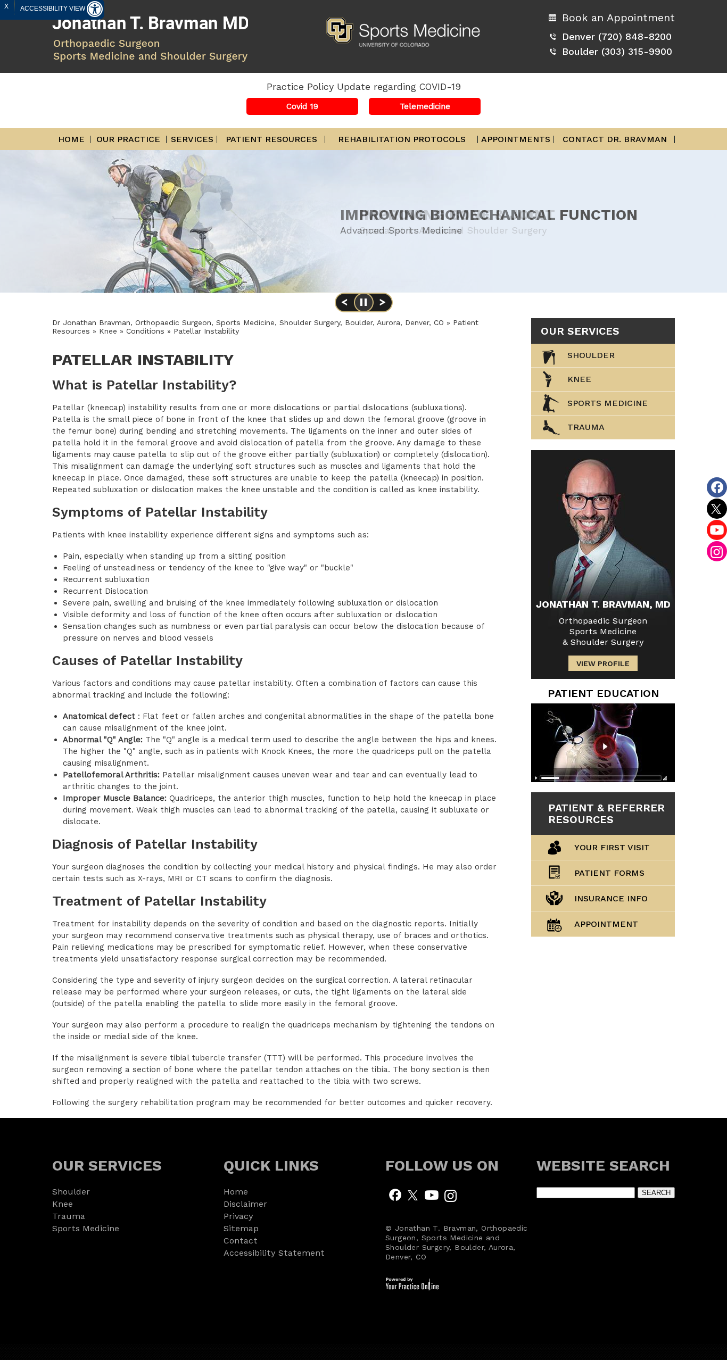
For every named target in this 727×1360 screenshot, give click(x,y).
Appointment (606, 924)
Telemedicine (425, 106)
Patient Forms (609, 873)
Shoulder (591, 355)
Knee (109, 331)
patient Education (603, 693)
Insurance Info (611, 898)
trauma (586, 427)
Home (71, 139)
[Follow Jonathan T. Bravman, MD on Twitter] (413, 1194)
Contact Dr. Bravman (615, 139)
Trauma (68, 1216)
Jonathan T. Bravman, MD (603, 604)
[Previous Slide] (344, 306)
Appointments (515, 139)
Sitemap (241, 1228)
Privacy (238, 1216)
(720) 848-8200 (635, 36)
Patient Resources (271, 139)
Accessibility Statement (274, 1253)
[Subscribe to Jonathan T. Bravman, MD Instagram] (450, 1194)
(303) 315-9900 (636, 51)
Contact (241, 1240)
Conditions (146, 331)
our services (580, 331)
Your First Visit (612, 847)
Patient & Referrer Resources (606, 813)
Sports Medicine (607, 403)
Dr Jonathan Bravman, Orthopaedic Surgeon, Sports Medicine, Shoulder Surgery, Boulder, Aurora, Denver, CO (248, 322)
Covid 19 (302, 106)
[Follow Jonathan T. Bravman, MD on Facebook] (395, 1194)
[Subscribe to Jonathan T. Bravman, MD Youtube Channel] (431, 1194)
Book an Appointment (618, 17)
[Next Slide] (382, 306)
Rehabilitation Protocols (402, 139)
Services (192, 139)
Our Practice (128, 139)
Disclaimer (245, 1204)
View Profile (603, 663)
